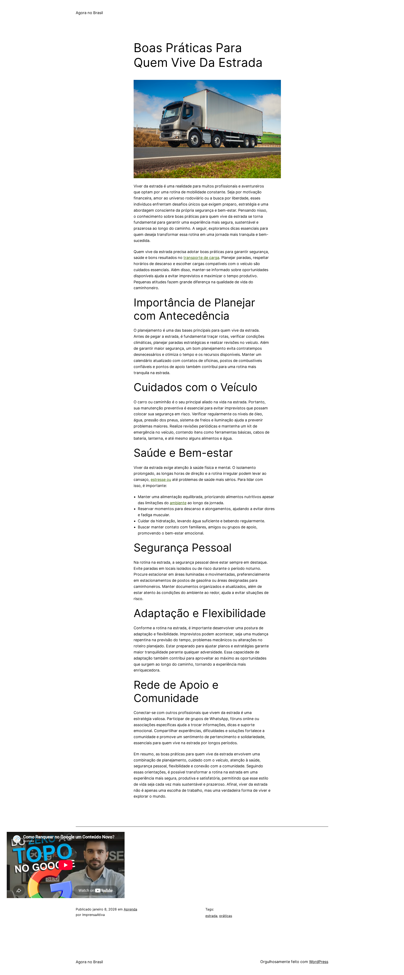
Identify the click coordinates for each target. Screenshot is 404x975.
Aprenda (130, 909)
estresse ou (161, 479)
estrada (211, 916)
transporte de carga (201, 257)
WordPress (318, 961)
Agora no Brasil (89, 13)
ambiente (178, 503)
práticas (225, 916)
